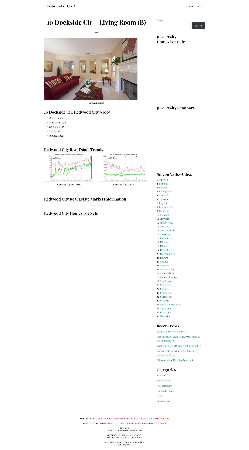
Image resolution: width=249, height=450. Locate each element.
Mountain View (167, 253)
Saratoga (164, 300)
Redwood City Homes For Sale (71, 213)
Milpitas (164, 246)
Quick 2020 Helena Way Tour (171, 331)
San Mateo (165, 292)
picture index (56, 135)
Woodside (165, 316)
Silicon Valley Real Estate (130, 435)
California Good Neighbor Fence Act (175, 360)
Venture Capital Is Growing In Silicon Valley (179, 345)
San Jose (164, 288)
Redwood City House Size (69, 184)
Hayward (164, 218)
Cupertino (164, 199)
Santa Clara (166, 296)
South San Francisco (170, 304)
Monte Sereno (167, 249)
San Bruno (165, 281)
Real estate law (164, 385)
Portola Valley (167, 269)
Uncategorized (164, 401)
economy (161, 375)
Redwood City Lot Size (123, 184)
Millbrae (164, 242)
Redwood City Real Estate (66, 199)
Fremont (164, 214)
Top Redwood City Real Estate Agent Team (151, 419)
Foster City (164, 210)
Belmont (163, 183)
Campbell (164, 195)
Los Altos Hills (167, 230)
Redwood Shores (168, 277)
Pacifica (164, 261)
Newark (164, 257)
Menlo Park (166, 238)
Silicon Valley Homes (134, 442)
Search (160, 20)
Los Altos (165, 226)
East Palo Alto (166, 207)
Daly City (163, 203)
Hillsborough (167, 222)
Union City (165, 312)
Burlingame (165, 191)
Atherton (163, 179)
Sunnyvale (165, 308)
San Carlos (165, 285)
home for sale (163, 380)
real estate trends (165, 390)
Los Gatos (165, 234)
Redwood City (167, 273)
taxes (159, 396)
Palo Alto (164, 265)
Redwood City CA (61, 6)
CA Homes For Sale (114, 442)
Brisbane (163, 187)
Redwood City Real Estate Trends (73, 149)
